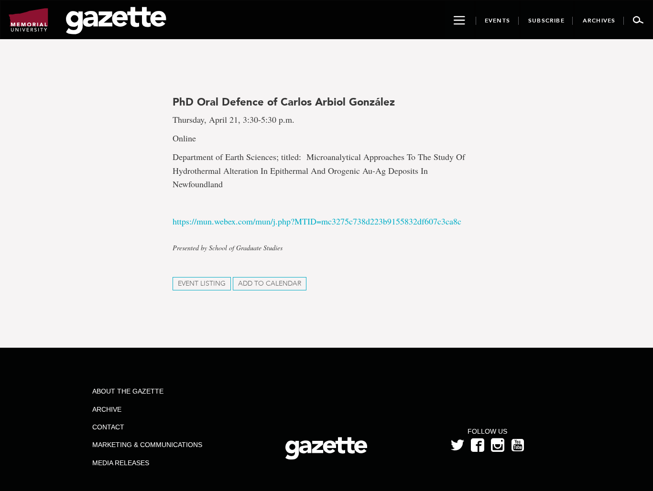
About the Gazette (127, 391)
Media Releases (120, 463)
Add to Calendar (269, 283)
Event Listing (202, 283)
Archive (106, 409)
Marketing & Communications (147, 444)
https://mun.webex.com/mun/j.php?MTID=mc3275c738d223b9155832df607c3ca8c (317, 221)
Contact (108, 427)
